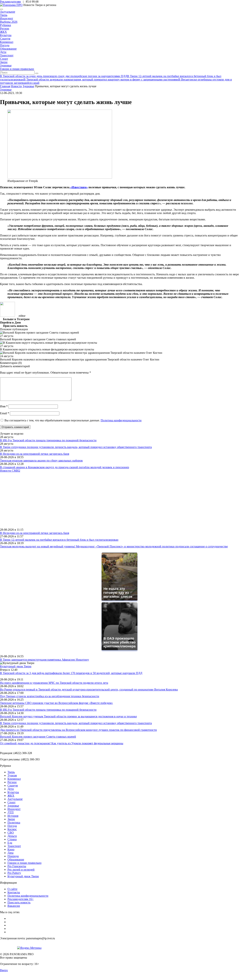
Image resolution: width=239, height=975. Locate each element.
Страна (12, 839)
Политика (13, 822)
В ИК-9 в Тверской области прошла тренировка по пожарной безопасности (48, 440)
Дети (3, 52)
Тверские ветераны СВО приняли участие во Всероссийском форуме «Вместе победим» (56, 703)
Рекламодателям (10, 1)
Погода (4, 45)
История (12, 815)
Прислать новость (18, 902)
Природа (13, 856)
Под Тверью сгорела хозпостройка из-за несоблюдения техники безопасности (49, 696)
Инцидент (6, 18)
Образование (8, 48)
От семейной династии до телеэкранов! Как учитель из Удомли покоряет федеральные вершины (61, 743)
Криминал (6, 42)
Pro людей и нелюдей (21, 869)
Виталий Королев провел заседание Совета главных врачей (38, 736)
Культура (5, 35)
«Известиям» (78, 187)
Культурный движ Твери (23, 876)
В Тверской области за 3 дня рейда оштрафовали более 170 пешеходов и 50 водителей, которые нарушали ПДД (71, 673)
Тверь (3, 15)
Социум (5, 38)
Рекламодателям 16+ (20, 899)
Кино (10, 849)
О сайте (12, 889)
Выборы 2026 (8, 21)
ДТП (10, 812)
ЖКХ (3, 31)
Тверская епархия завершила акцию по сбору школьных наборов (41, 460)
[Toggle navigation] (1, 9)
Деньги (12, 836)
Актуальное (7, 11)
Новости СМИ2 (10, 470)
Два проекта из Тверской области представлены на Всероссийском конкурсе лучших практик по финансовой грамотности (78, 729)
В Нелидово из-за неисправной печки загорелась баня (34, 453)
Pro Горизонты (16, 866)
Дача (10, 852)
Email (4, 413)
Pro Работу (14, 873)
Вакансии (13, 905)
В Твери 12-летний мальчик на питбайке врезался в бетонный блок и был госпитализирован (59, 539)
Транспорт (6, 55)
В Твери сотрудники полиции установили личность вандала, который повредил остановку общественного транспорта (76, 447)
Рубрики (5, 25)
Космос (12, 829)
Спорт (4, 58)
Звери (3, 62)
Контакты (13, 892)
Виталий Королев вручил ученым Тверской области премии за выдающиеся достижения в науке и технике (68, 716)
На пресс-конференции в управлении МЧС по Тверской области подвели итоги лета (54, 682)
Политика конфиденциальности (121, 420)
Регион (4, 28)
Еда (9, 842)
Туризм (12, 775)
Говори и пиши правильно (17, 68)
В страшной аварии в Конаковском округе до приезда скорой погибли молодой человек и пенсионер (64, 467)
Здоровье (6, 65)
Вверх (4, 970)
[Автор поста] (7, 315)
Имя (4, 406)
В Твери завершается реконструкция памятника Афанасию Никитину (44, 659)
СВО (10, 832)
